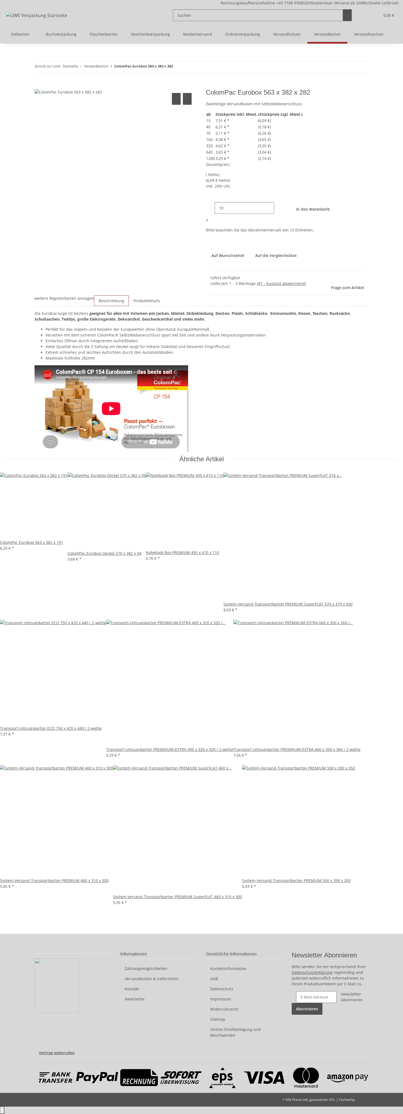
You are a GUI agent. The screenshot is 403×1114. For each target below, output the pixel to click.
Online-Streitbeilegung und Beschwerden (235, 1032)
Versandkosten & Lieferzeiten (151, 978)
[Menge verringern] (210, 208)
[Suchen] (347, 15)
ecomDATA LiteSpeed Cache (377, 1099)
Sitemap (217, 1019)
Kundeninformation (228, 968)
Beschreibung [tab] (111, 300)
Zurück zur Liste (47, 66)
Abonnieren (307, 1008)
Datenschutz (221, 988)
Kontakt (132, 988)
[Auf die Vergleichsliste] (176, 99)
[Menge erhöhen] (278, 208)
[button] (365, 15)
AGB (214, 978)
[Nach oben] (2, 1110)
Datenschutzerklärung (312, 972)
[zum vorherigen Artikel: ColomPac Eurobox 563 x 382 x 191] (177, 67)
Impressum (220, 999)
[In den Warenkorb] (39, 86)
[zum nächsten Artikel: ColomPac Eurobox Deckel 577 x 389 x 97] (187, 67)
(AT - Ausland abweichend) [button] (281, 283)
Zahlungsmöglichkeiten (146, 968)
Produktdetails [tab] (147, 300)
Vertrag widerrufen (57, 1052)
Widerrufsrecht (224, 1009)
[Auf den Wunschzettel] (187, 99)
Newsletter (135, 999)
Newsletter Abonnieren (352, 996)
